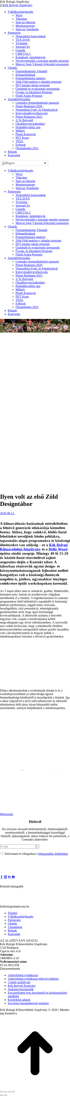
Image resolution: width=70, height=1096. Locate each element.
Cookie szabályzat (19, 982)
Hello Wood (58, 549)
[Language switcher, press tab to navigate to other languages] (24, 163)
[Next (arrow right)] (5, 1095)
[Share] (5, 1091)
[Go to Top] (35, 1087)
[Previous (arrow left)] (1, 1095)
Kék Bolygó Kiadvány (22, 985)
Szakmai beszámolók (21, 989)
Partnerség (14, 920)
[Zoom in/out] (13, 1091)
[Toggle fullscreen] (9, 1091)
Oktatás (12, 923)
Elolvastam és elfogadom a (36, 854)
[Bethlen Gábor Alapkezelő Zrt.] (24, 903)
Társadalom (15, 927)
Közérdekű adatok (19, 999)
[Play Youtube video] (35, 789)
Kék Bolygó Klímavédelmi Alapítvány (34, 547)
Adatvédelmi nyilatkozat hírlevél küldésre (33, 978)
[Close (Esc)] (1, 1091)
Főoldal (12, 913)
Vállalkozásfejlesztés (20, 916)
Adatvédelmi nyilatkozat (23, 975)
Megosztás (6, 814)
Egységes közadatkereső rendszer (28, 1003)
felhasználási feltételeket (53, 854)
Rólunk (12, 930)
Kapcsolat (14, 934)
